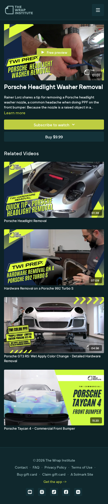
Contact (21, 467)
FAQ (36, 467)
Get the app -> (55, 481)
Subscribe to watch (51, 124)
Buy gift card (27, 474)
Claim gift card (54, 474)
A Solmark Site (82, 474)
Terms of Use (81, 467)
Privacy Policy (55, 467)
